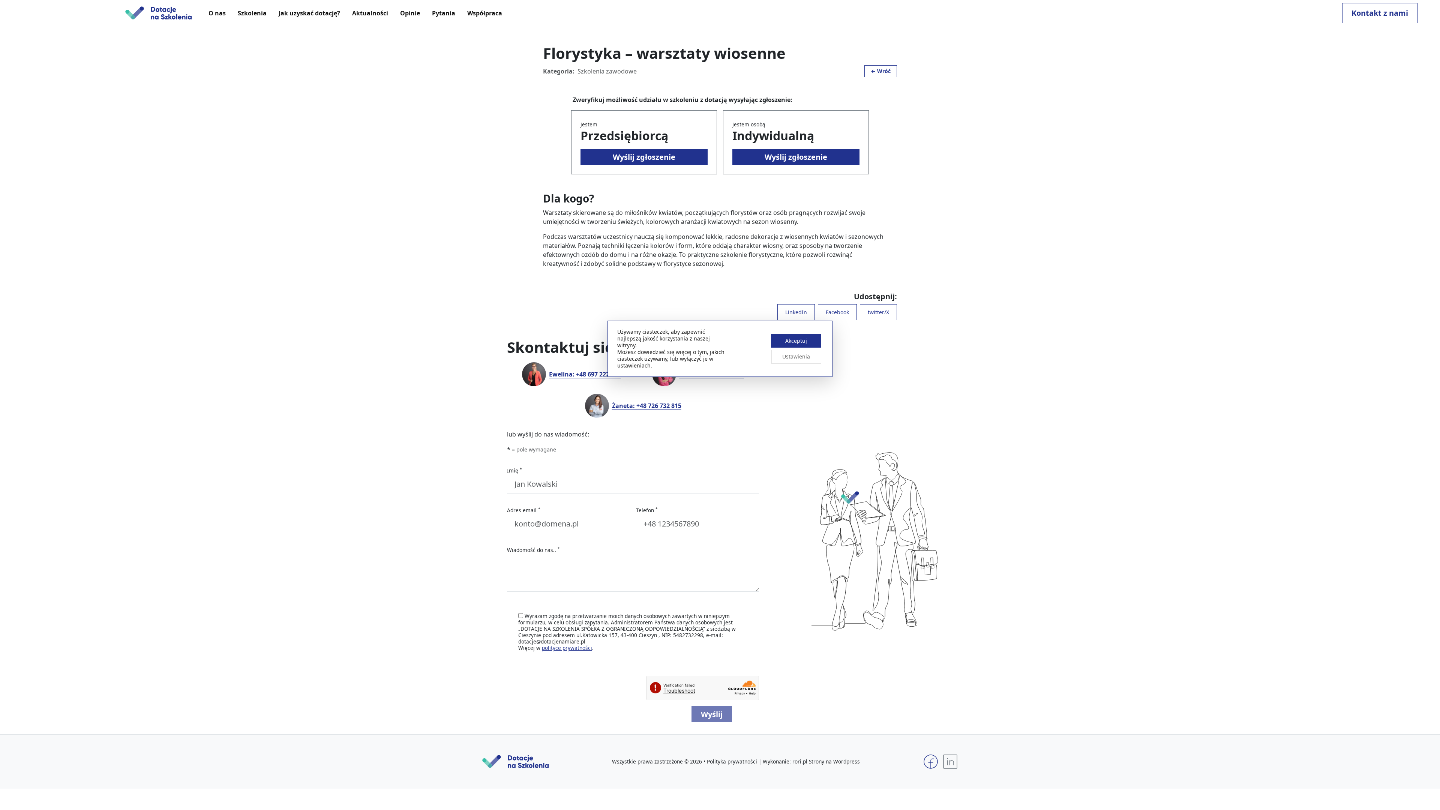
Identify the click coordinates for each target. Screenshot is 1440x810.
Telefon (647, 510)
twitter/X (878, 312)
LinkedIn (796, 312)
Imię (514, 470)
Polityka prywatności (732, 761)
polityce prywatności (567, 647)
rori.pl (799, 761)
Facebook (837, 312)
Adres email (523, 510)
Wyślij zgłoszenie (644, 157)
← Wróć (881, 71)
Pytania (443, 13)
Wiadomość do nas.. (533, 550)
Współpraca (484, 13)
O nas (217, 13)
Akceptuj (796, 340)
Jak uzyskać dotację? (309, 13)
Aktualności (370, 13)
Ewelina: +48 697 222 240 (585, 374)
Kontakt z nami (1380, 13)
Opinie (410, 13)
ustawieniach (634, 365)
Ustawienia (796, 356)
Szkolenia (252, 13)
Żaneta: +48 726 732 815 (646, 406)
